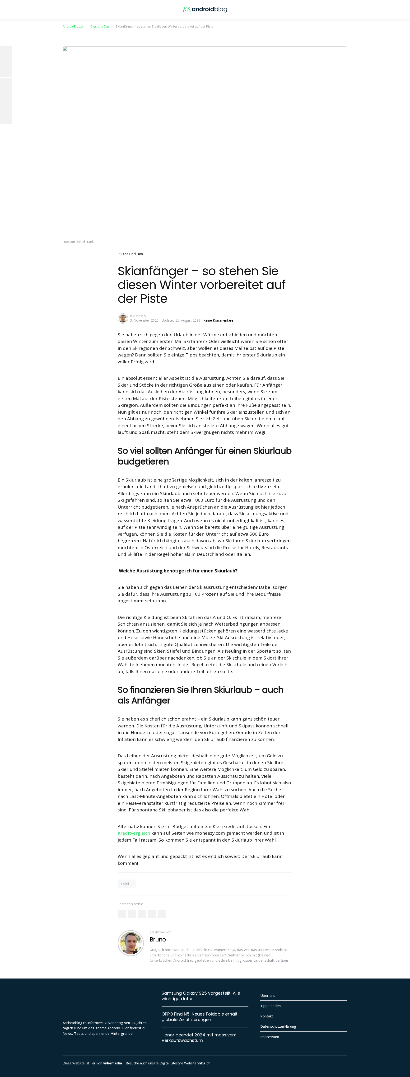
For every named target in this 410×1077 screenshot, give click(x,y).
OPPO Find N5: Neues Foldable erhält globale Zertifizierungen (200, 1016)
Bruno (141, 316)
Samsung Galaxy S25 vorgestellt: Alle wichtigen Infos (201, 996)
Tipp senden (270, 1005)
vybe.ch (203, 1063)
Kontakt (266, 1016)
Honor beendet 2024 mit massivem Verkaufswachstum (199, 1037)
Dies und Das (132, 254)
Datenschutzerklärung (278, 1026)
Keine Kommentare (218, 320)
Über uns (267, 995)
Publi (126, 883)
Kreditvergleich (134, 833)
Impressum (269, 1036)
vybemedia (112, 1063)
